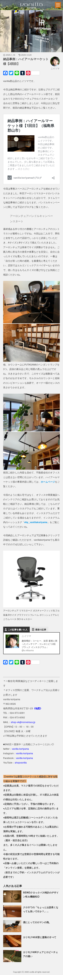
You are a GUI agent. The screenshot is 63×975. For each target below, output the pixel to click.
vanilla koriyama (20, 748)
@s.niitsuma (28, 650)
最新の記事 (40, 629)
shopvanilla (21, 762)
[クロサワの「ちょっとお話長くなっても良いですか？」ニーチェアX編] (12, 916)
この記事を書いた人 (18, 629)
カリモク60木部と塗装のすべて (39, 937)
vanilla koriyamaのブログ (30, 9)
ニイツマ (55, 68)
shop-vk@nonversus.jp (23, 722)
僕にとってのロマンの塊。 (37, 922)
